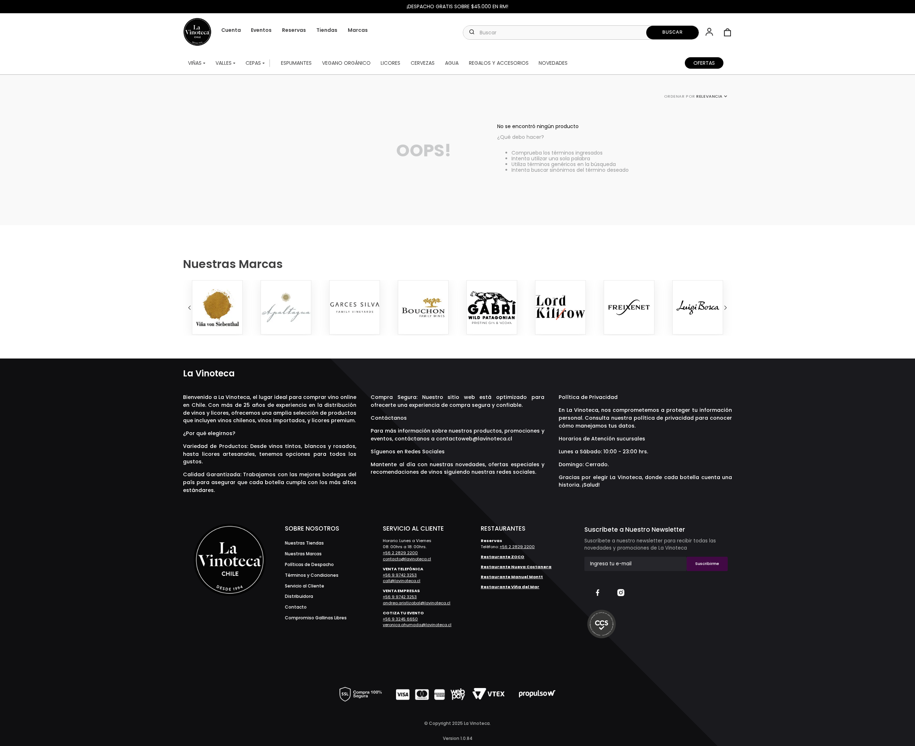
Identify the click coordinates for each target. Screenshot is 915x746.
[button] (710, 33)
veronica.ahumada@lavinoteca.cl (417, 625)
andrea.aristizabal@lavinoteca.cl (416, 603)
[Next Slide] (726, 307)
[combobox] (581, 32)
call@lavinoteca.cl (401, 581)
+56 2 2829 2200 (400, 553)
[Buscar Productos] (672, 32)
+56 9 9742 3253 (400, 575)
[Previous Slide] (189, 307)
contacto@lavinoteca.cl (407, 559)
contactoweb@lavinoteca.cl (474, 438)
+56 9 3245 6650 (400, 619)
